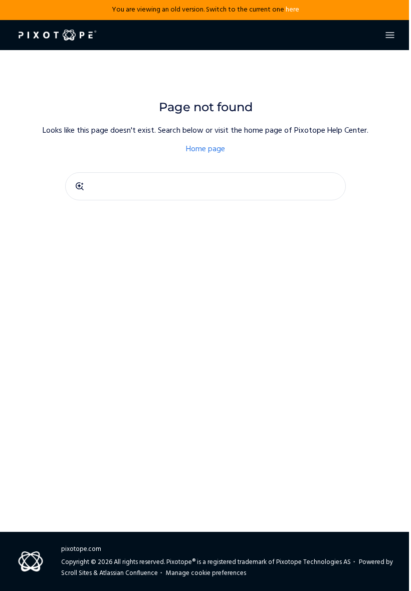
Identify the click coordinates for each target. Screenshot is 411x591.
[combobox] (205, 186)
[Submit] (80, 186)
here (292, 10)
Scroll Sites (76, 573)
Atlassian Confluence (128, 573)
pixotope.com (81, 549)
